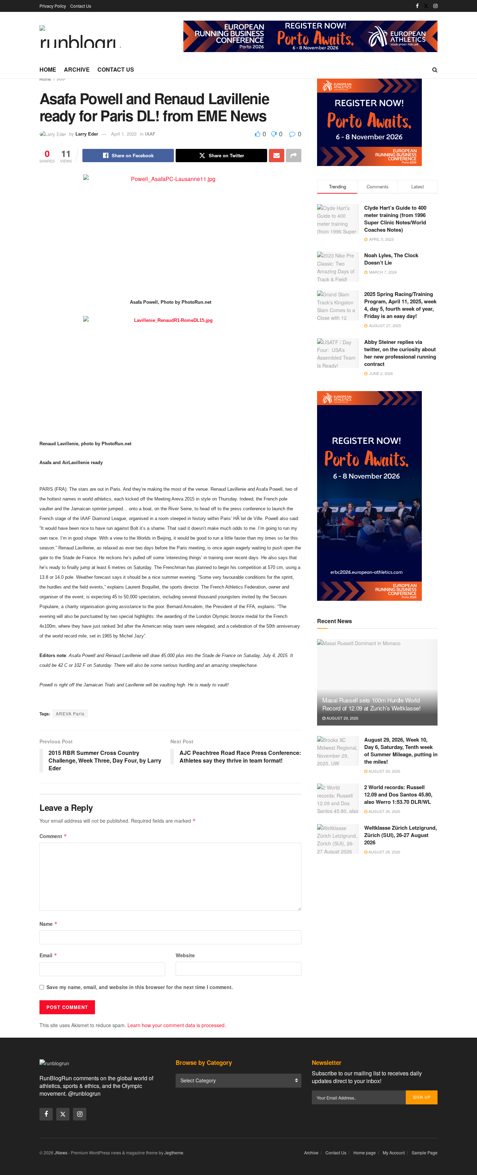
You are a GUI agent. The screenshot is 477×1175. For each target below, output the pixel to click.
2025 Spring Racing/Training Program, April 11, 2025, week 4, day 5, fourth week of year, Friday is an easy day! (400, 305)
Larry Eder (86, 133)
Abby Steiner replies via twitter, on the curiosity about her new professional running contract (400, 353)
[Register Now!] (310, 35)
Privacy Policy (52, 6)
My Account (394, 1152)
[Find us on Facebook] (417, 6)
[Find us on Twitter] (426, 6)
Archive (77, 69)
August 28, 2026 (383, 811)
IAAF (61, 79)
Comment (53, 835)
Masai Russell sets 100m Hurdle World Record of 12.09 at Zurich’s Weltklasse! (371, 704)
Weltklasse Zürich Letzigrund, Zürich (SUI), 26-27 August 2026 (400, 835)
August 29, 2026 (341, 718)
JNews (60, 1152)
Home (47, 69)
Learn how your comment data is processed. (176, 1025)
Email (48, 955)
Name (48, 923)
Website (185, 955)
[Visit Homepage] (79, 36)
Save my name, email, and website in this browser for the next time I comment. (139, 986)
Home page (364, 1152)
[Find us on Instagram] (435, 6)
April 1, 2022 (124, 133)
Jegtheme (173, 1152)
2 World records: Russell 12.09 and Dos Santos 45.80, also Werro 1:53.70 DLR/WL (398, 794)
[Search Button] (435, 69)
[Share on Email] (276, 155)
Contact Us (80, 6)
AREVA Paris (70, 713)
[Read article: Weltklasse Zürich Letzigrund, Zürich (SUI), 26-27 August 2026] (338, 839)
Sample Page (425, 1152)
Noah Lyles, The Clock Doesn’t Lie (391, 258)
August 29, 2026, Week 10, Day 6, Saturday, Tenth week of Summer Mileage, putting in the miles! (401, 750)
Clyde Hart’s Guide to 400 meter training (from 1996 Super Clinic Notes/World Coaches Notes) (395, 218)
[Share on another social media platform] (293, 155)
